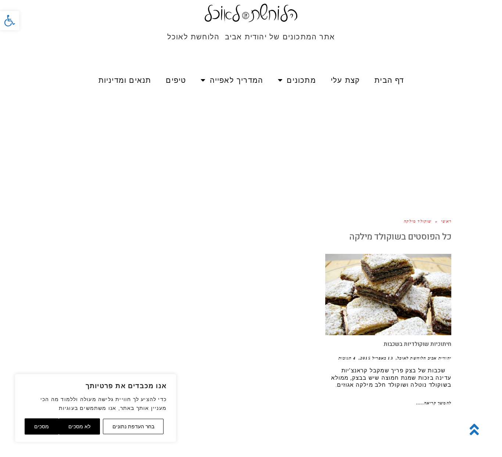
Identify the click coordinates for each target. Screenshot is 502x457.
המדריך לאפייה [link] (236, 80)
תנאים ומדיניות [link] (124, 80)
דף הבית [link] (389, 80)
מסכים (41, 426)
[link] (9, 20)
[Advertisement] (251, 143)
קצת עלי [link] (345, 80)
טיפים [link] (176, 80)
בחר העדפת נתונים (133, 426)
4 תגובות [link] (347, 358)
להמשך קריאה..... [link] (433, 403)
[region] (95, 408)
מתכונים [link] (301, 80)
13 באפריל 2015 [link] (376, 358)
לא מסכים (79, 426)
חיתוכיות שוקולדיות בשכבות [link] (417, 344)
